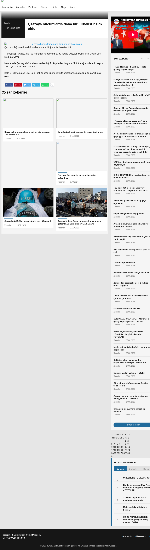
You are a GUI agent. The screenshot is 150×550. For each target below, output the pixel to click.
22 (126, 450)
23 (128, 450)
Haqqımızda (141, 536)
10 (112, 447)
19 (118, 450)
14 (123, 447)
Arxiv (72, 7)
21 (123, 450)
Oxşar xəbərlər (14, 92)
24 (112, 453)
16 (128, 447)
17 (112, 450)
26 (118, 453)
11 (115, 447)
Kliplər (54, 7)
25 (115, 453)
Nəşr (63, 7)
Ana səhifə (7, 7)
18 (115, 450)
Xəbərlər (20, 7)
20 (120, 450)
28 (123, 453)
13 (120, 447)
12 (118, 447)
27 (120, 453)
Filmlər (44, 7)
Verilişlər (32, 7)
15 (126, 447)
